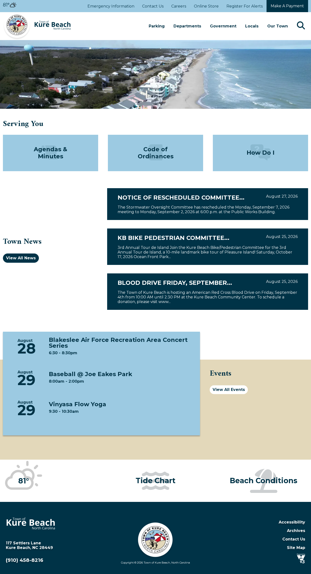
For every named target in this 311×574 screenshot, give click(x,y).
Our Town (277, 26)
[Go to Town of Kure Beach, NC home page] (37, 14)
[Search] (301, 26)
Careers (178, 6)
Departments (187, 26)
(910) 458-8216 (24, 560)
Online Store (206, 6)
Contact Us (153, 6)
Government (223, 26)
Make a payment (287, 6)
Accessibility (292, 522)
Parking (157, 26)
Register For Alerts (244, 6)
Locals (252, 26)
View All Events (229, 389)
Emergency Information (110, 6)
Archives (296, 530)
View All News (21, 258)
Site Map (296, 547)
